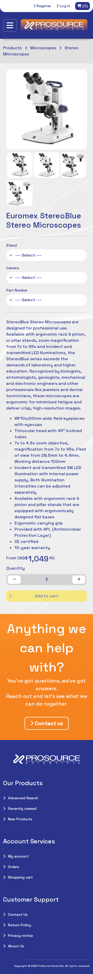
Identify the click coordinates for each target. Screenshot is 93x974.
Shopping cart (20, 877)
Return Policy (19, 925)
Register (43, 6)
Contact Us (18, 914)
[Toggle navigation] (10, 25)
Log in (64, 6)
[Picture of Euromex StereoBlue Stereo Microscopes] (20, 165)
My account (18, 856)
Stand (11, 245)
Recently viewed (22, 808)
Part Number (17, 290)
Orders (13, 866)
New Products (20, 819)
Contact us (48, 723)
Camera (12, 268)
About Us (16, 946)
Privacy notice (20, 935)
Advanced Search (23, 798)
